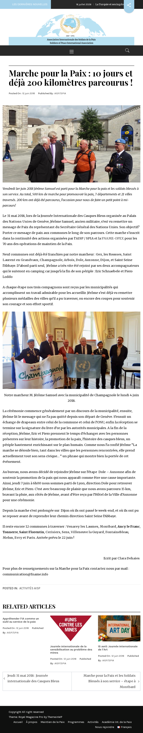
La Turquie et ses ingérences (91, 4)
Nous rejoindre (104, 727)
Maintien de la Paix (53, 722)
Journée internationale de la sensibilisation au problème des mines (71, 649)
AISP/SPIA (60, 93)
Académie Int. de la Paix (117, 722)
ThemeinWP (54, 717)
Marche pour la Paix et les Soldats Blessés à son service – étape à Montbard (110, 681)
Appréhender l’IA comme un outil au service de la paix (21, 620)
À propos (31, 722)
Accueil (18, 722)
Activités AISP (29, 588)
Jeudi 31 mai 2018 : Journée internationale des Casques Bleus (33, 678)
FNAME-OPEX (113, 238)
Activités (93, 722)
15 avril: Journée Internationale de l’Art (118, 648)
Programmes (76, 722)
